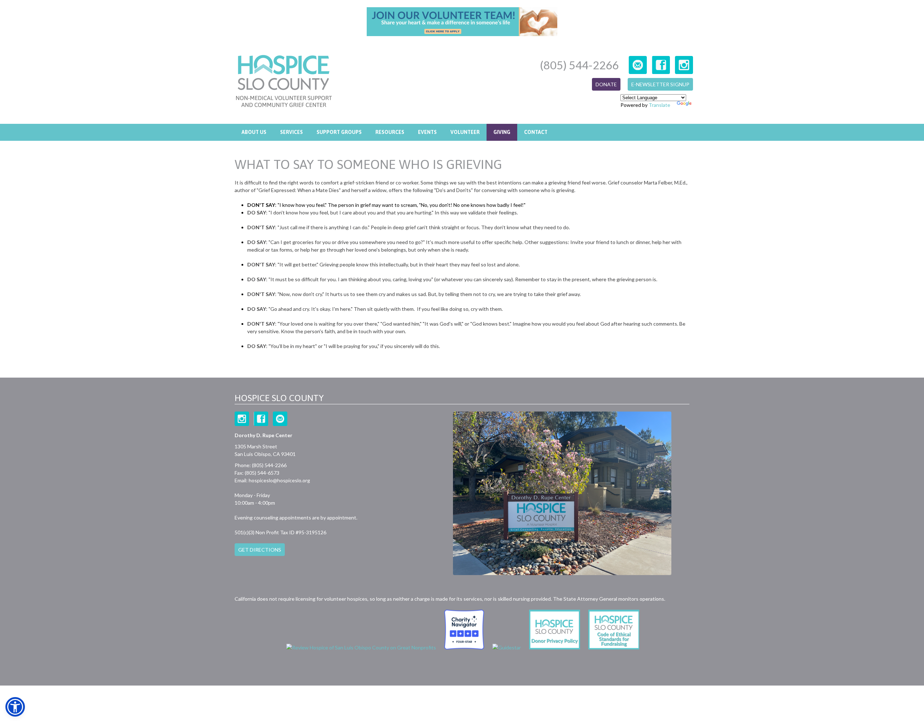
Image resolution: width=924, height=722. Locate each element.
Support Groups (339, 132)
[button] (15, 707)
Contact (536, 132)
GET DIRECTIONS (259, 550)
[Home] (284, 82)
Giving (501, 132)
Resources (389, 132)
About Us (253, 132)
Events (427, 132)
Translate (659, 105)
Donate (606, 84)
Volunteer (465, 132)
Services (291, 132)
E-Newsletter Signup (660, 84)
